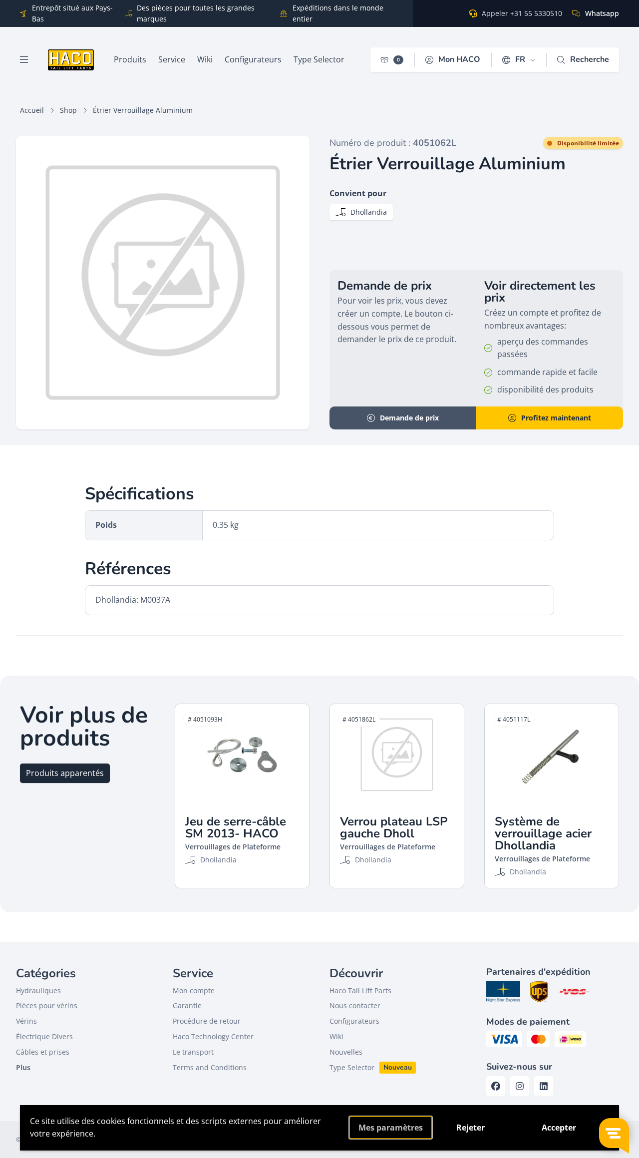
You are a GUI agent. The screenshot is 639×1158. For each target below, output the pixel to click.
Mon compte (194, 990)
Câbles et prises (42, 1052)
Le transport (193, 1052)
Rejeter (470, 1127)
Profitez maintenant (556, 417)
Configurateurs (354, 1021)
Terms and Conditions (210, 1067)
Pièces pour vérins (46, 1005)
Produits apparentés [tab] (65, 773)
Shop (68, 110)
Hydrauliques (38, 990)
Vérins (26, 1021)
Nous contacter (354, 1005)
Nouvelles (345, 1052)
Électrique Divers (44, 1036)
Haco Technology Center (213, 1036)
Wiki (336, 1036)
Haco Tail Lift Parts (360, 990)
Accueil (32, 110)
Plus (23, 1067)
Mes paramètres (390, 1127)
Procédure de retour (207, 1021)
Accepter (559, 1127)
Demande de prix (409, 417)
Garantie (187, 1005)
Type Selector (351, 1067)
